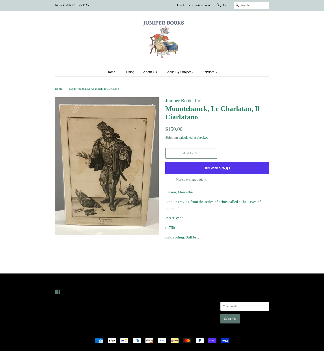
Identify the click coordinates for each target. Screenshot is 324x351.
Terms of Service (176, 310)
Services (209, 72)
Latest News (119, 283)
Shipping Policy (175, 316)
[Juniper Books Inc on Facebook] (57, 292)
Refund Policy (174, 304)
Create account (201, 5)
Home (110, 72)
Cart (225, 5)
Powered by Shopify (186, 333)
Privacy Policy (174, 298)
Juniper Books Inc (160, 333)
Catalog (129, 72)
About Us (150, 72)
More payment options (191, 179)
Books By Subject (178, 72)
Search (169, 292)
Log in (181, 5)
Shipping (171, 137)
